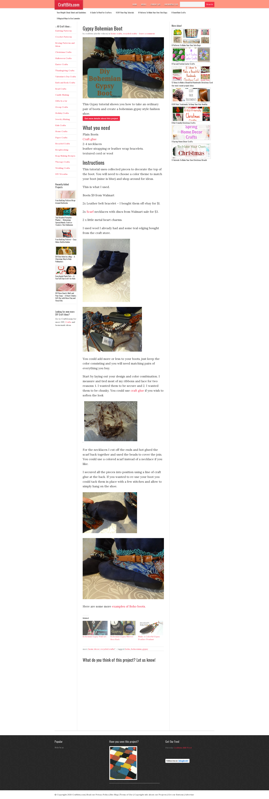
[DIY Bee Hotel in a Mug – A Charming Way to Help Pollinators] (66, 254)
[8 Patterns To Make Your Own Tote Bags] (191, 43)
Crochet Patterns (63, 37)
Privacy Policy (102, 794)
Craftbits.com (78, 794)
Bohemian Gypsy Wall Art (94, 636)
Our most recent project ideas (183, 85)
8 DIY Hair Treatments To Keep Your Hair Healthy (189, 104)
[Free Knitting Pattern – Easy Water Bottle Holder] (66, 237)
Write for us (59, 747)
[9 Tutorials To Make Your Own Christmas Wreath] (191, 158)
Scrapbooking (61, 150)
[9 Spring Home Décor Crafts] (191, 139)
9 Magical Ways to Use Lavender (68, 18)
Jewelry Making (62, 119)
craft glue (137, 390)
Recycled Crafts (130, 33)
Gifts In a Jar (61, 101)
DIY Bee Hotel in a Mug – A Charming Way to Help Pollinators (65, 259)
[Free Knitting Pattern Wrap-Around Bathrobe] (66, 198)
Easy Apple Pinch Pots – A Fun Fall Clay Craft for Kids (65, 277)
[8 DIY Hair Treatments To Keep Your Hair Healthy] (191, 102)
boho (127, 649)
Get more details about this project (101, 118)
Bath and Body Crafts (65, 82)
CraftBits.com (68, 4)
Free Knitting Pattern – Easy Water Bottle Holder (65, 240)
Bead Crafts (60, 89)
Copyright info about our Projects (150, 794)
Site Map (114, 794)
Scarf (90, 212)
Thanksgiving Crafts (64, 70)
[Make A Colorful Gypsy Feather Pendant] (150, 628)
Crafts (68, 322)
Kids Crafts (60, 125)
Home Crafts (116, 33)
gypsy (145, 649)
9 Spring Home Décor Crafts (182, 141)
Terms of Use (126, 794)
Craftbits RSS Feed (183, 747)
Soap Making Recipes (65, 156)
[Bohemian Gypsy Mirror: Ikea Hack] (122, 628)
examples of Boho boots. (128, 606)
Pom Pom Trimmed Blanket (119, 781)
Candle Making (62, 95)
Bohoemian (136, 649)
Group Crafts (61, 107)
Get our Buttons (176, 794)
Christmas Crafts (63, 52)
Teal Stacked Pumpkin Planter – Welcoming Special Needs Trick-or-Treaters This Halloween (64, 221)
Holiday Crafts (62, 113)
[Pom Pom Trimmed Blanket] (123, 779)
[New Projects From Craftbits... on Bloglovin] (177, 762)
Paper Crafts (61, 137)
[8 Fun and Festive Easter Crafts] (191, 62)
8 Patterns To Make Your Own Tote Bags (152, 12)
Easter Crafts (61, 64)
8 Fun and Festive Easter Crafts (183, 63)
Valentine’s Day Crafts (65, 76)
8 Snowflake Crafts (178, 12)
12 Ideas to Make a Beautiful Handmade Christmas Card (192, 82)
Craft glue (90, 139)
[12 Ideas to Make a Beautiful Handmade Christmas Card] (191, 80)
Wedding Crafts (62, 168)
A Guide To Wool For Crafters (101, 12)
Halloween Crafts (63, 58)
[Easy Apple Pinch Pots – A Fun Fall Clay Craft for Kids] (66, 274)
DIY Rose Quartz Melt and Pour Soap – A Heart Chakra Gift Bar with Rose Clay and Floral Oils (65, 297)
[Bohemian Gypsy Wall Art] (95, 628)
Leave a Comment (147, 33)
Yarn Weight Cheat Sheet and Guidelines (71, 12)
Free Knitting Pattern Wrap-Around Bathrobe (65, 201)
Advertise (189, 794)
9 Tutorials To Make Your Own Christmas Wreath (189, 160)
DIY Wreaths (61, 174)
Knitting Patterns (63, 31)
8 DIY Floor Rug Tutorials (125, 12)
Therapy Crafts (62, 162)
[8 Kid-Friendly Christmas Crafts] (191, 121)
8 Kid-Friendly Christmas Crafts (183, 122)
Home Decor (93, 649)
